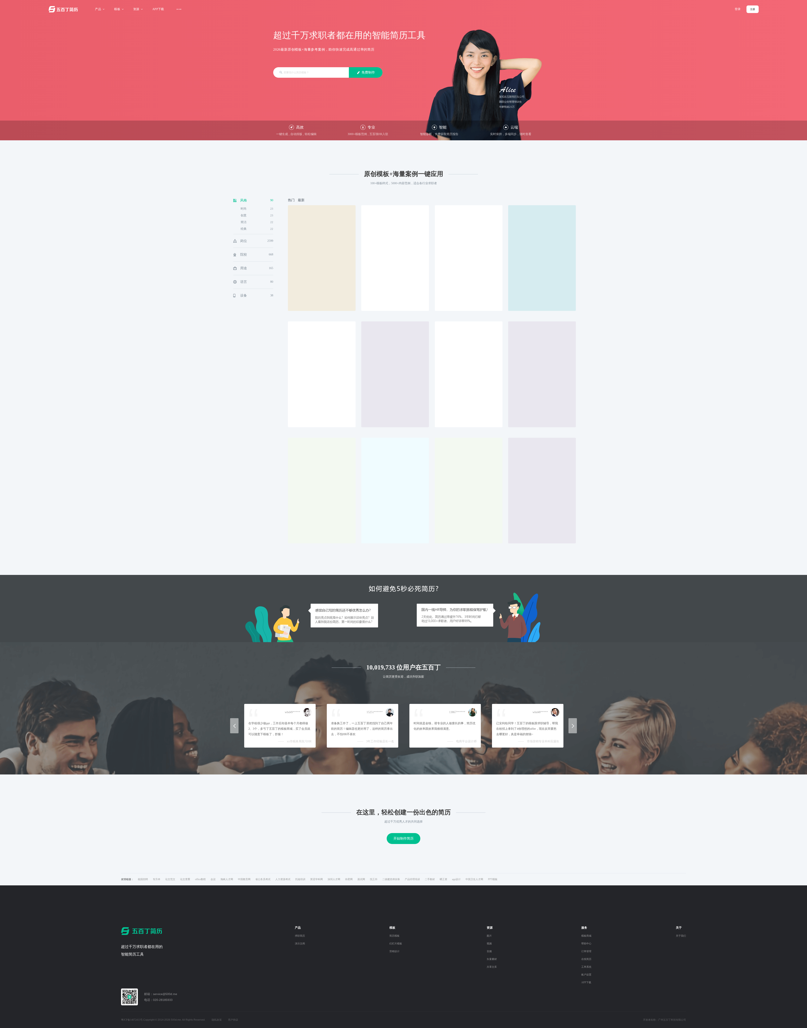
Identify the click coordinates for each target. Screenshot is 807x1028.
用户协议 (233, 1019)
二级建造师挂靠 (391, 879)
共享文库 (492, 966)
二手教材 (430, 879)
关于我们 (681, 935)
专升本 (156, 879)
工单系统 (586, 966)
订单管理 (586, 951)
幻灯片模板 (395, 943)
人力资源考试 (282, 879)
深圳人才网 (334, 879)
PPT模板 (492, 879)
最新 (301, 200)
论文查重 (185, 879)
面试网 (361, 879)
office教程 (200, 879)
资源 (136, 9)
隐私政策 (217, 1019)
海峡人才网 (226, 879)
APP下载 (158, 9)
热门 (291, 200)
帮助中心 (586, 943)
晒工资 (443, 879)
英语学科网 (316, 879)
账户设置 (586, 974)
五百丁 (64, 9)
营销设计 (394, 951)
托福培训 (300, 879)
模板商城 (586, 935)
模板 (117, 9)
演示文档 (300, 943)
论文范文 (170, 879)
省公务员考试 (262, 879)
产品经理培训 (412, 879)
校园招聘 (143, 879)
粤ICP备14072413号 (132, 1019)
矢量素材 (492, 959)
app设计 (456, 879)
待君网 (349, 879)
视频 (489, 943)
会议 (213, 879)
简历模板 (394, 935)
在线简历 (586, 959)
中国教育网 (244, 879)
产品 (98, 9)
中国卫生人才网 (474, 879)
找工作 (373, 879)
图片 (489, 935)
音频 (489, 951)
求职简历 (300, 935)
